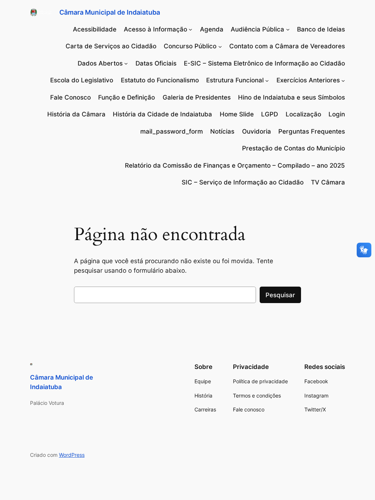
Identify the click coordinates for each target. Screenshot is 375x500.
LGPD (269, 114)
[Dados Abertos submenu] (126, 63)
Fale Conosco (70, 97)
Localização (303, 114)
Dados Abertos (100, 63)
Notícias (222, 131)
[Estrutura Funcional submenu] (267, 80)
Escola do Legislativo (81, 80)
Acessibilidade (94, 29)
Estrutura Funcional (235, 80)
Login (336, 114)
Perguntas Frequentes (311, 131)
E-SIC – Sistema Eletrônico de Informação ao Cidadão (264, 63)
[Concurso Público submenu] (220, 46)
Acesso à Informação (155, 29)
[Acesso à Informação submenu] (190, 29)
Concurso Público (190, 46)
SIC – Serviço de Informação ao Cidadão (243, 182)
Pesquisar (280, 295)
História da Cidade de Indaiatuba (162, 114)
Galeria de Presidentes (197, 97)
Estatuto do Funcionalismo (160, 80)
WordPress (72, 455)
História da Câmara (76, 114)
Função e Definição (126, 97)
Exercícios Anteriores (308, 80)
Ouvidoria (256, 131)
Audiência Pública (257, 29)
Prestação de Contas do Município (293, 148)
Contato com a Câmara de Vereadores (287, 46)
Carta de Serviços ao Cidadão (111, 46)
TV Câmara (328, 182)
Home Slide (237, 114)
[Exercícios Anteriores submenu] (343, 80)
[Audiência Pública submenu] (288, 29)
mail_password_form (171, 131)
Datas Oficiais (156, 63)
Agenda (211, 29)
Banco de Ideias (321, 29)
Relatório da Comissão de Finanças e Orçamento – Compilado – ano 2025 (235, 165)
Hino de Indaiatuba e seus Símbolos (291, 97)
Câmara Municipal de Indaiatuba (109, 12)
